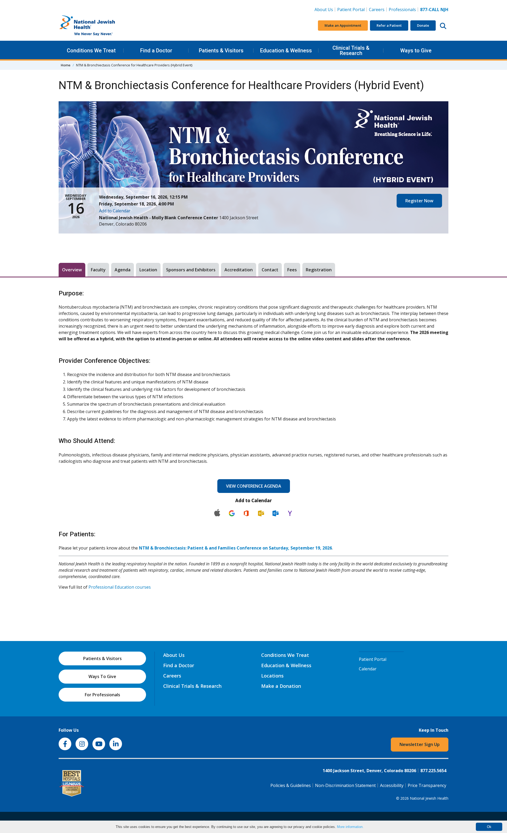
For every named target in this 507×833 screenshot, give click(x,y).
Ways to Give (415, 50)
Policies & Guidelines (290, 785)
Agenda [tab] (122, 270)
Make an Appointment (343, 25)
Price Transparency (427, 785)
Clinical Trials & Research (350, 50)
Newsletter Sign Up (420, 744)
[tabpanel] (253, 440)
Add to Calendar (114, 211)
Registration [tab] (319, 270)
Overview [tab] (72, 270)
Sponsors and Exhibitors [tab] (190, 270)
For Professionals (102, 695)
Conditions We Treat (91, 50)
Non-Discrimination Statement (345, 785)
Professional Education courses (119, 587)
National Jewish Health (429, 798)
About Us (323, 9)
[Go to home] (98, 25)
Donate (423, 25)
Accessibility (391, 785)
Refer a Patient (389, 25)
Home (66, 65)
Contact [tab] (270, 270)
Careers (378, 9)
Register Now (419, 201)
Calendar (368, 669)
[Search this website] (443, 25)
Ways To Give (102, 676)
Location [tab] (148, 270)
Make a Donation (281, 686)
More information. (350, 827)
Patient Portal (351, 9)
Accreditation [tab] (238, 270)
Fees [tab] (292, 270)
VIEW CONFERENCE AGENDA (253, 486)
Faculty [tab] (98, 270)
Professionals (402, 9)
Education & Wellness (286, 50)
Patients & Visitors (221, 50)
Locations (272, 675)
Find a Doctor (156, 50)
